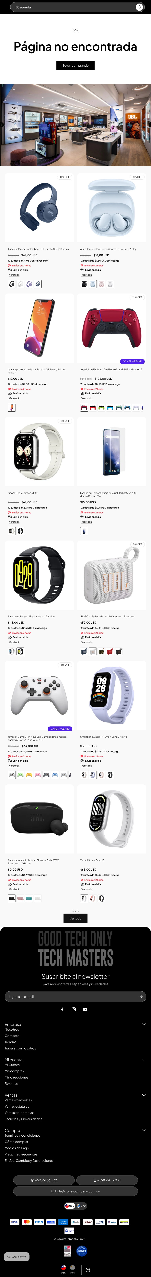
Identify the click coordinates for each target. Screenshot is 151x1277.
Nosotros (12, 1029)
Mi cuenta (13, 1059)
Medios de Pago (17, 1148)
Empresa (13, 1024)
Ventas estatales (17, 1106)
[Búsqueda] (139, 7)
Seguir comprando (75, 65)
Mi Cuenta (12, 1065)
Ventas (11, 1094)
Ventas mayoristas (18, 1100)
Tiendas (10, 1042)
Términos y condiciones (22, 1135)
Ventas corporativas (19, 1113)
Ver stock (14, 274)
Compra (12, 1130)
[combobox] (75, 7)
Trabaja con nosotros (20, 1048)
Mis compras (14, 1071)
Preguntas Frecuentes (21, 1154)
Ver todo (76, 918)
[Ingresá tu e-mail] (141, 997)
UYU (72, 1272)
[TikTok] (92, 1009)
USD (63, 1272)
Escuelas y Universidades (23, 1119)
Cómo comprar (16, 1142)
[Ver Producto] (39, 330)
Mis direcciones (16, 1077)
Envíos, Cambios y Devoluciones (29, 1160)
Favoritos (11, 1083)
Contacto (12, 1036)
